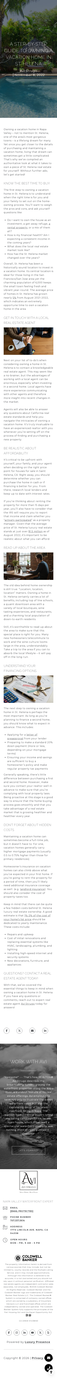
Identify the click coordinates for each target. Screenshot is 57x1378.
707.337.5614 (17, 1220)
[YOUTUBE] (32, 1333)
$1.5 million (35, 531)
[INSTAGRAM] (17, 1333)
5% (14, 297)
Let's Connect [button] (28, 1150)
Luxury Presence (37, 1342)
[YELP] (48, 1333)
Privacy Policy (42, 1358)
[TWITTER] (40, 1333)
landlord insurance (32, 889)
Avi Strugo (28, 1003)
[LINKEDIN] (24, 1333)
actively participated (18, 520)
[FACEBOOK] (9, 1333)
